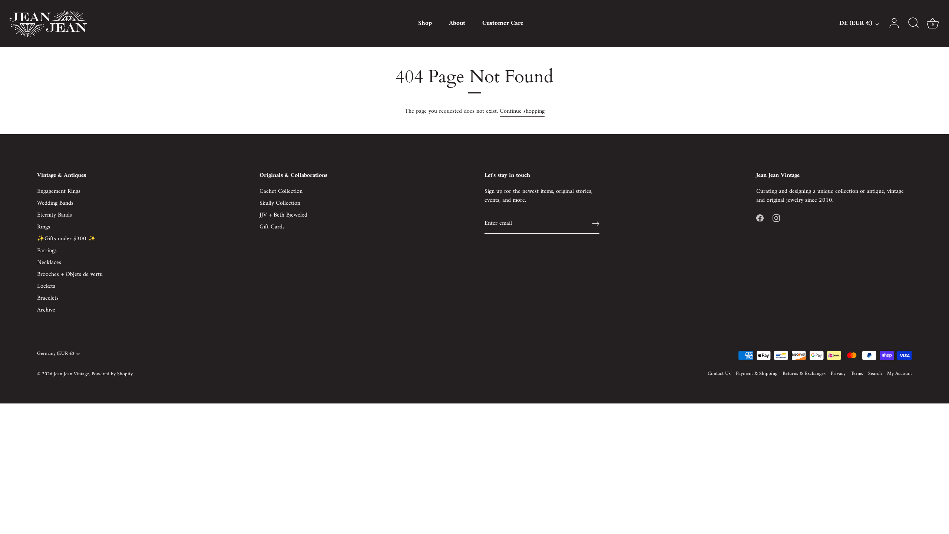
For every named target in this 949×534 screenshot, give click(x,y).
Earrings (47, 250)
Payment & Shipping (756, 373)
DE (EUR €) (855, 23)
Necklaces (49, 262)
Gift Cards (272, 227)
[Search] (913, 23)
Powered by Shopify (112, 374)
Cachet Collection (280, 191)
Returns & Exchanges (804, 373)
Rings (43, 227)
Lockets (46, 286)
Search (875, 373)
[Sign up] (595, 223)
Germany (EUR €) (55, 354)
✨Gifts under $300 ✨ (66, 239)
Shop (425, 23)
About (457, 23)
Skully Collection (279, 203)
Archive (46, 310)
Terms (857, 373)
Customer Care (502, 23)
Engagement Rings (58, 191)
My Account (899, 373)
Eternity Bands (54, 215)
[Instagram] (776, 218)
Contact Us (719, 373)
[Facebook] (760, 218)
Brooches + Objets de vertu (70, 274)
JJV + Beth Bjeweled (283, 215)
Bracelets (48, 298)
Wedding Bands (55, 203)
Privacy (838, 373)
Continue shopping (522, 111)
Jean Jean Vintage (71, 374)
